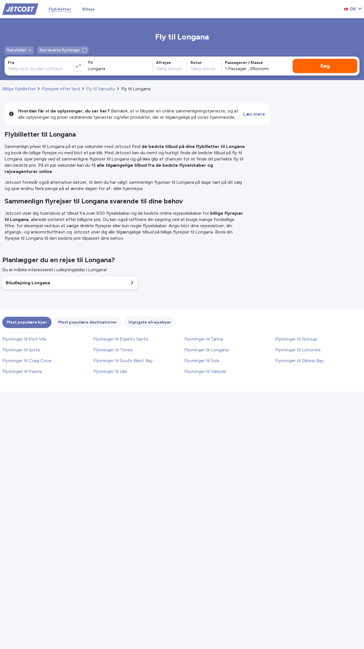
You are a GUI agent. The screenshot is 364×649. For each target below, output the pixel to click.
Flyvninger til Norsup (296, 339)
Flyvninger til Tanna (203, 339)
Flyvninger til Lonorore (298, 349)
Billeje (88, 9)
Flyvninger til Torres (113, 349)
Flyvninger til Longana (206, 349)
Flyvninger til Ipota (21, 349)
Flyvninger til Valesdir (205, 371)
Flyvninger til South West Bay (123, 360)
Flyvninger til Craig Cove (26, 360)
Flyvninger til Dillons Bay (299, 360)
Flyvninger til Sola (201, 360)
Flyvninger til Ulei (110, 371)
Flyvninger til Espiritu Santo (120, 339)
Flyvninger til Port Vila (24, 339)
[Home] (20, 8)
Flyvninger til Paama (22, 371)
